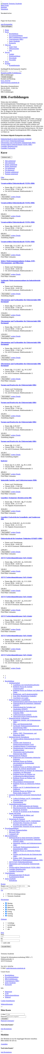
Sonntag (10, 916)
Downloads (12, 58)
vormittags (10, 923)
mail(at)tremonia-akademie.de (15, 968)
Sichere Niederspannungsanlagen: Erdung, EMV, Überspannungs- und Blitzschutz (18, 262)
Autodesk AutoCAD (20, 800)
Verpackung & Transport (17, 819)
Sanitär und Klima (15, 813)
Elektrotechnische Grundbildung (19, 700)
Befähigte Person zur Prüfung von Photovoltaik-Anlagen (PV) (24, 792)
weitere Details (15, 197)
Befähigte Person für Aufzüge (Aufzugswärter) (22, 687)
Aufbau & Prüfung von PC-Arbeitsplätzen (26, 798)
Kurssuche (12, 43)
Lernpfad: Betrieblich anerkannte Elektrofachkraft (25, 795)
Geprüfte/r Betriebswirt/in (9, 146)
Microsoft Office (14, 832)
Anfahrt (11, 54)
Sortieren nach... (6, 157)
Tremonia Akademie (13, 896)
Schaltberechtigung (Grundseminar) (24, 746)
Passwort (4, 1016)
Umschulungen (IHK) (16, 39)
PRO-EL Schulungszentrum (16, 894)
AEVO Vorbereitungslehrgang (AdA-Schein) (16, 558)
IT (10, 797)
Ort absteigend (9, 170)
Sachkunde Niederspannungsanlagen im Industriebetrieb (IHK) (26, 848)
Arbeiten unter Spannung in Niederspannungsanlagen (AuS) (23, 743)
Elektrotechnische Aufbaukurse (19, 718)
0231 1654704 (5, 81)
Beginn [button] (3, 884)
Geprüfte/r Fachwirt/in (8, 148)
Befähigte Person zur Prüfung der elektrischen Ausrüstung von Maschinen (28, 771)
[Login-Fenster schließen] (1, 1006)
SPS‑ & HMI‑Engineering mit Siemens (25, 806)
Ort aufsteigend (10, 168)
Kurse (7, 73)
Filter (2, 177)
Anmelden (5, 1019)
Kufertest (4, 461)
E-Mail (3, 1014)
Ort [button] (2, 890)
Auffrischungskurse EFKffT (22, 715)
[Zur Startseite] (11, 3)
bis (29, 886)
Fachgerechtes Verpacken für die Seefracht (27, 826)
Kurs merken (6, 197)
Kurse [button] (7, 32)
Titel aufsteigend (10, 161)
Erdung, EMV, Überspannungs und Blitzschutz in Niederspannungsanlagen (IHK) (28, 859)
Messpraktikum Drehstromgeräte (23, 782)
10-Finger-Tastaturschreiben (18, 830)
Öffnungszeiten (14, 48)
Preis (2, 934)
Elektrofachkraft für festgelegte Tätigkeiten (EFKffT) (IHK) (21, 538)
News (7, 62)
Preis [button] (2, 933)
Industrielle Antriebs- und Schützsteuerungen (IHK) (19, 480)
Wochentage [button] (5, 899)
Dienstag (10, 905)
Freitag (9, 911)
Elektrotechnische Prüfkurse (18, 756)
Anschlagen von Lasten (20, 698)
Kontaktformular (14, 65)
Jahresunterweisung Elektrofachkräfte (25, 716)
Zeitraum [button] (4, 919)
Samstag (10, 914)
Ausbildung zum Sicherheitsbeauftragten (26, 685)
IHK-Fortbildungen (18, 37)
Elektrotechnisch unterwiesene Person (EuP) (27, 701)
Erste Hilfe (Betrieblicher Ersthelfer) (24, 696)
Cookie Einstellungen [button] (8, 1001)
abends (9, 927)
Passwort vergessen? (7, 1021)
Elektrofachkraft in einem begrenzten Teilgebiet (16, 139)
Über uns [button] (8, 45)
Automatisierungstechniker (17, 804)
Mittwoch (10, 907)
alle (8, 929)
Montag (9, 903)
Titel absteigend (10, 163)
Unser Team (13, 47)
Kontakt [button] (7, 63)
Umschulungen (10, 873)
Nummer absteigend (11, 174)
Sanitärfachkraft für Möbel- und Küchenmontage (23, 816)
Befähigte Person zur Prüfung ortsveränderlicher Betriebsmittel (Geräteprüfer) (23, 763)
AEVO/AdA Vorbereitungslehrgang (12, 141)
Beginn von (4, 886)
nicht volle (6, 943)
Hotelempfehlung (14, 56)
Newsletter (12, 60)
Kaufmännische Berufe (16, 877)
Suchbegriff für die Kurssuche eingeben (14, 69)
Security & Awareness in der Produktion (26, 811)
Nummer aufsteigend (11, 172)
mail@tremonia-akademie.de (10, 82)
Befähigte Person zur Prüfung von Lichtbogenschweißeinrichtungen (24, 775)
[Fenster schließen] (1, 1031)
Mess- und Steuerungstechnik (22, 724)
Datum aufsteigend (11, 164)
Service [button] (7, 52)
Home (7, 30)
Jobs (10, 50)
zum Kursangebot (6, 24)
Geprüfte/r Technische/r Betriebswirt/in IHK (16, 498)
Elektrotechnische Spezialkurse (19, 737)
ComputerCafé (14, 834)
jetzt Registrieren (6, 1029)
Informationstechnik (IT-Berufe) (19, 875)
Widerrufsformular (7, 1004)
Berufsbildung (13, 34)
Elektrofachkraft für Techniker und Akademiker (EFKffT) (24, 708)
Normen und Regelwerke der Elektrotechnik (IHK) (18, 385)
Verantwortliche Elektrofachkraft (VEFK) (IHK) (16, 144)
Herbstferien (13, 880)
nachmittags (11, 925)
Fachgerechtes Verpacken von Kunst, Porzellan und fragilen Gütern (25, 823)
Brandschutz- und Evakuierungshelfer (25, 694)
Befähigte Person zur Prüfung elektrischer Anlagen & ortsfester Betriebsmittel (26, 768)
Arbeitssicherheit (14, 683)
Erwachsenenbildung (16, 35)
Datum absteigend (11, 166)
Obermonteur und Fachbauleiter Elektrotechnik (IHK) (18, 143)
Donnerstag (11, 909)
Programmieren (18, 802)
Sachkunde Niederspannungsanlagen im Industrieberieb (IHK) (26, 727)
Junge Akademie (14, 41)
